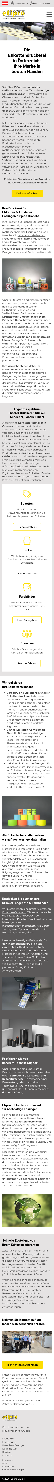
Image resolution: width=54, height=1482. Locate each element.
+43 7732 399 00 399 (42, 3)
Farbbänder (36, 940)
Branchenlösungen (13, 1445)
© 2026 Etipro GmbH (13, 1478)
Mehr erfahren (27, 663)
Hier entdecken (27, 573)
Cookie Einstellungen (13, 1469)
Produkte (8, 1438)
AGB (4, 1463)
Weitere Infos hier (27, 193)
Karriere (7, 1452)
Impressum (8, 1460)
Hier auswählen (27, 527)
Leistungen (9, 1442)
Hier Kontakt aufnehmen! (22, 1364)
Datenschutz (9, 1466)
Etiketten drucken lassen (28, 787)
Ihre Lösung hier (27, 620)
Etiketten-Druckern (14, 912)
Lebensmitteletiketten (31, 235)
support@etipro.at (21, 3)
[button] (49, 14)
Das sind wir (9, 1448)
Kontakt (7, 1455)
